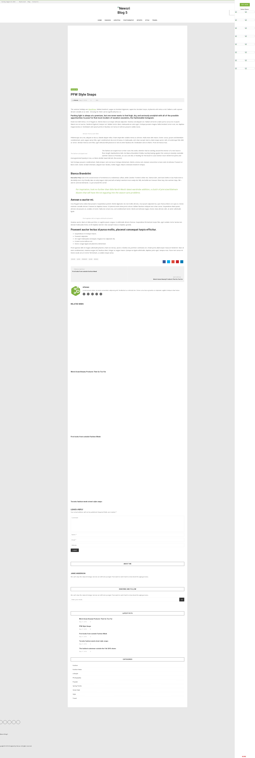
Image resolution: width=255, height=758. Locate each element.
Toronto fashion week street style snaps (86, 502)
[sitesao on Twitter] (88, 294)
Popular (73, 89)
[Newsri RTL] (240, 22)
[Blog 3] (240, 38)
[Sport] (250, 22)
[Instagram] (9, 722)
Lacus (78, 259)
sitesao (76, 100)
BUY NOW (244, 4)
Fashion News (77, 669)
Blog (29, 1)
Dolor (73, 259)
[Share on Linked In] (181, 261)
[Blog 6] (250, 47)
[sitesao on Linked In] (96, 294)
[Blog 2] (250, 30)
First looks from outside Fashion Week (84, 271)
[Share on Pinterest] (177, 261)
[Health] (250, 71)
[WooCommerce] (250, 55)
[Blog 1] (240, 30)
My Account (22, 1)
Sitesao (18, 746)
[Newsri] (240, 14)
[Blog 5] (240, 47)
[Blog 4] (250, 38)
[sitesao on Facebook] (84, 294)
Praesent (84, 259)
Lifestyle (75, 673)
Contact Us (35, 1)
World (96, 259)
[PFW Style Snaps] (74, 628)
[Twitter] (5, 722)
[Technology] (240, 63)
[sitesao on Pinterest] (101, 294)
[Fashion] (240, 55)
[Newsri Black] (250, 14)
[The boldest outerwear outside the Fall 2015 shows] (74, 650)
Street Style (76, 690)
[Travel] (250, 63)
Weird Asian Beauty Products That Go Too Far (168, 279)
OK (182, 600)
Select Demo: (245, 9)
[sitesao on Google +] (92, 294)
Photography (77, 678)
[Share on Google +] (173, 261)
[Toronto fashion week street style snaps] (127, 468)
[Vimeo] (18, 722)
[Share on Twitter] (168, 261)
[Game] (240, 71)
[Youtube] (14, 722)
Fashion (75, 665)
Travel (75, 698)
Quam (90, 259)
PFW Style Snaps (85, 626)
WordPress (92, 109)
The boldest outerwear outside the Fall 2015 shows (97, 648)
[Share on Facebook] (164, 261)
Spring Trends (77, 686)
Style (74, 694)
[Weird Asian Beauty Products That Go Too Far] (127, 338)
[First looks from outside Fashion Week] (127, 403)
